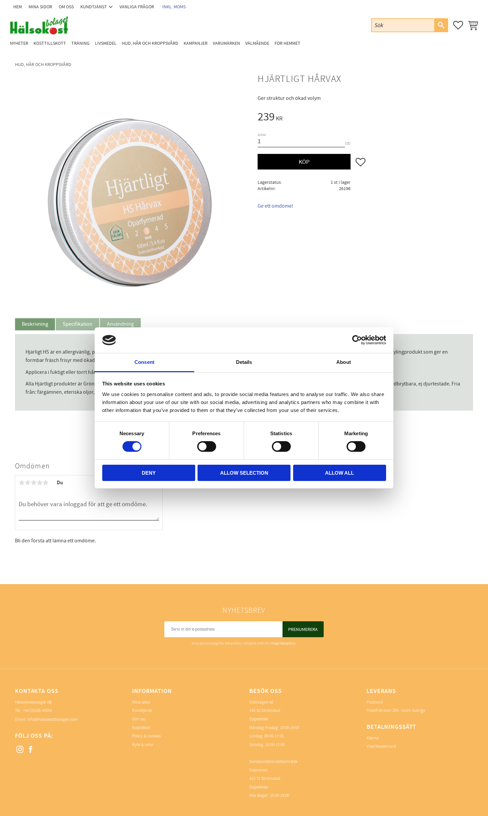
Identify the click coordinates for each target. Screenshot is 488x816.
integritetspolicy (282, 643)
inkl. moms (174, 7)
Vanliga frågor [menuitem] (137, 7)
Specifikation (77, 324)
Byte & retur (143, 744)
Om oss (138, 719)
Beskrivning (35, 324)
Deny (149, 473)
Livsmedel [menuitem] (106, 43)
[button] (458, 25)
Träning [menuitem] (80, 43)
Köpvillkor (141, 727)
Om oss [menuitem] (66, 7)
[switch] (206, 446)
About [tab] (343, 362)
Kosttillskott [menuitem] (50, 43)
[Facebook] (31, 749)
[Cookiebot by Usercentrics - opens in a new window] (357, 340)
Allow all (339, 473)
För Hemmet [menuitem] (287, 43)
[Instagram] (20, 749)
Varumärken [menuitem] (226, 43)
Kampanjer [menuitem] (195, 43)
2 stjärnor (28, 483)
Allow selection (244, 473)
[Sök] (440, 25)
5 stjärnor (45, 483)
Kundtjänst (142, 710)
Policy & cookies (146, 736)
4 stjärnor (39, 483)
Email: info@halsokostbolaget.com (46, 719)
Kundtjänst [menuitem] (93, 7)
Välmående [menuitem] (257, 43)
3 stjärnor (34, 483)
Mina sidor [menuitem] (40, 7)
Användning (120, 324)
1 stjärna (22, 483)
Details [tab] (244, 362)
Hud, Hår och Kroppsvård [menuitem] (150, 43)
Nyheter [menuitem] (19, 43)
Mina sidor (141, 702)
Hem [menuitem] (17, 7)
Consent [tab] (144, 362)
